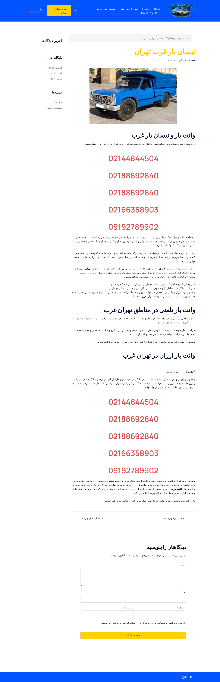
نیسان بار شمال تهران (150, 12)
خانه (187, 38)
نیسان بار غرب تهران (106, 9)
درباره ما (146, 9)
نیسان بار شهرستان (174, 518)
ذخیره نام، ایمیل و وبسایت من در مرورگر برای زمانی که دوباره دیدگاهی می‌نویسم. (142, 622)
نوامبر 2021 (56, 78)
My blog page (174, 38)
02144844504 (133, 158)
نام (184, 592)
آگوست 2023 (55, 67)
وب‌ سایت (128, 607)
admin (192, 60)
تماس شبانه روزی (60, 11)
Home (157, 9)
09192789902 (133, 226)
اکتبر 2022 (56, 73)
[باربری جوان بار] (180, 10)
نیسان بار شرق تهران (129, 9)
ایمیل (180, 607)
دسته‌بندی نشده (158, 60)
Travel (58, 102)
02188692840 (133, 175)
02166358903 (133, 209)
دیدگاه (182, 565)
